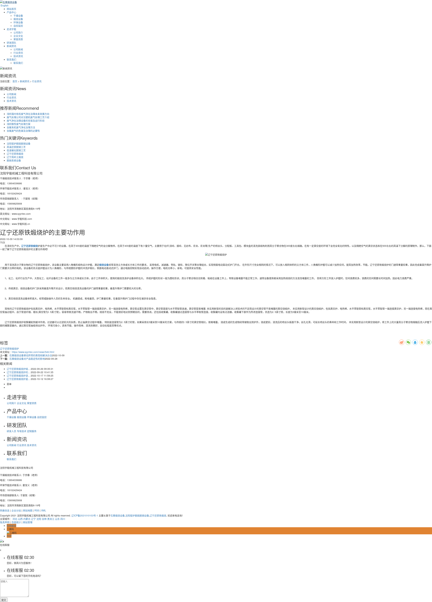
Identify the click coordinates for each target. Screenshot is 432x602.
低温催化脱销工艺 (16, 150)
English (4, 5)
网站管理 (27, 522)
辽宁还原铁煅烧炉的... (18, 372)
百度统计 (16, 522)
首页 (14, 81)
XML (43, 510)
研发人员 (11, 431)
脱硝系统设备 (14, 160)
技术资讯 (18, 56)
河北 (14, 518)
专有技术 (21, 431)
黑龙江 (50, 518)
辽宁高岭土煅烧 (15, 157)
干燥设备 (18, 15)
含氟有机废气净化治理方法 (21, 127)
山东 (57, 518)
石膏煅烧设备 (118, 515)
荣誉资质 (18, 39)
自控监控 (18, 25)
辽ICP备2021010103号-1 (84, 515)
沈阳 (38, 518)
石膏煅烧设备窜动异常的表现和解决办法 (30, 355)
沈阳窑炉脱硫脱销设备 (18, 143)
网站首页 (11, 8)
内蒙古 (26, 518)
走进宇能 (11, 29)
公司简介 (18, 32)
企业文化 (18, 35)
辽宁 (33, 518)
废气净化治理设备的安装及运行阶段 (26, 120)
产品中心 (11, 12)
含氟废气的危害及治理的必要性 (23, 130)
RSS (36, 510)
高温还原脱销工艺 (16, 147)
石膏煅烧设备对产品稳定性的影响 (27, 358)
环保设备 (18, 22)
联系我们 (11, 59)
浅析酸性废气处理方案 (18, 124)
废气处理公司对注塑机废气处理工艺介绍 (28, 117)
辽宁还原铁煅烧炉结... (18, 368)
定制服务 (31, 431)
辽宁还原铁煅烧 (15, 153)
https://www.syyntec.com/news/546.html (33, 352)
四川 (62, 518)
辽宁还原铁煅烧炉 (9, 348)
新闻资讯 (11, 46)
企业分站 (16, 510)
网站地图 (27, 510)
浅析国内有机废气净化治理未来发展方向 (28, 113)
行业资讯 (18, 52)
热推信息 (4, 510)
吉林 (44, 518)
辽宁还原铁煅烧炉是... (18, 379)
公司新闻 (18, 49)
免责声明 (4, 522)
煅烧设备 (18, 19)
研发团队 (11, 42)
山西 (20, 518)
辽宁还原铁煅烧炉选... (18, 375)
